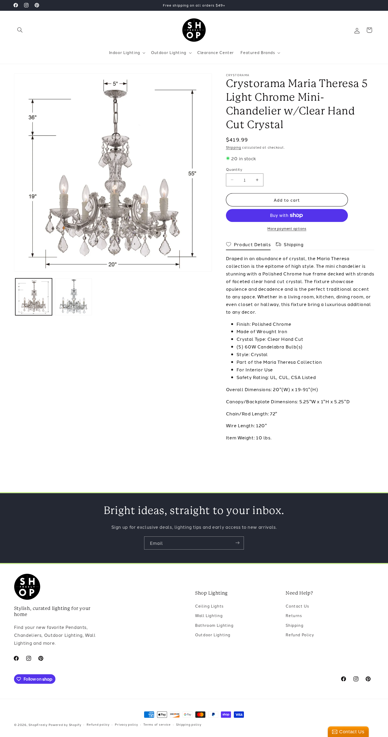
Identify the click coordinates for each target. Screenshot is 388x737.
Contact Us (297, 606)
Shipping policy (188, 725)
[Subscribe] (237, 542)
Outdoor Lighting (212, 635)
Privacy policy (126, 725)
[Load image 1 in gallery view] (33, 296)
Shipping (233, 147)
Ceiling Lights (209, 606)
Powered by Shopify (65, 725)
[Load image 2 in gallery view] (73, 296)
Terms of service (157, 725)
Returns (294, 615)
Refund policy (98, 725)
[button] (20, 30)
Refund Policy (300, 635)
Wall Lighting (209, 615)
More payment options (286, 228)
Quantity (234, 169)
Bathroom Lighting (214, 625)
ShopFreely (38, 725)
